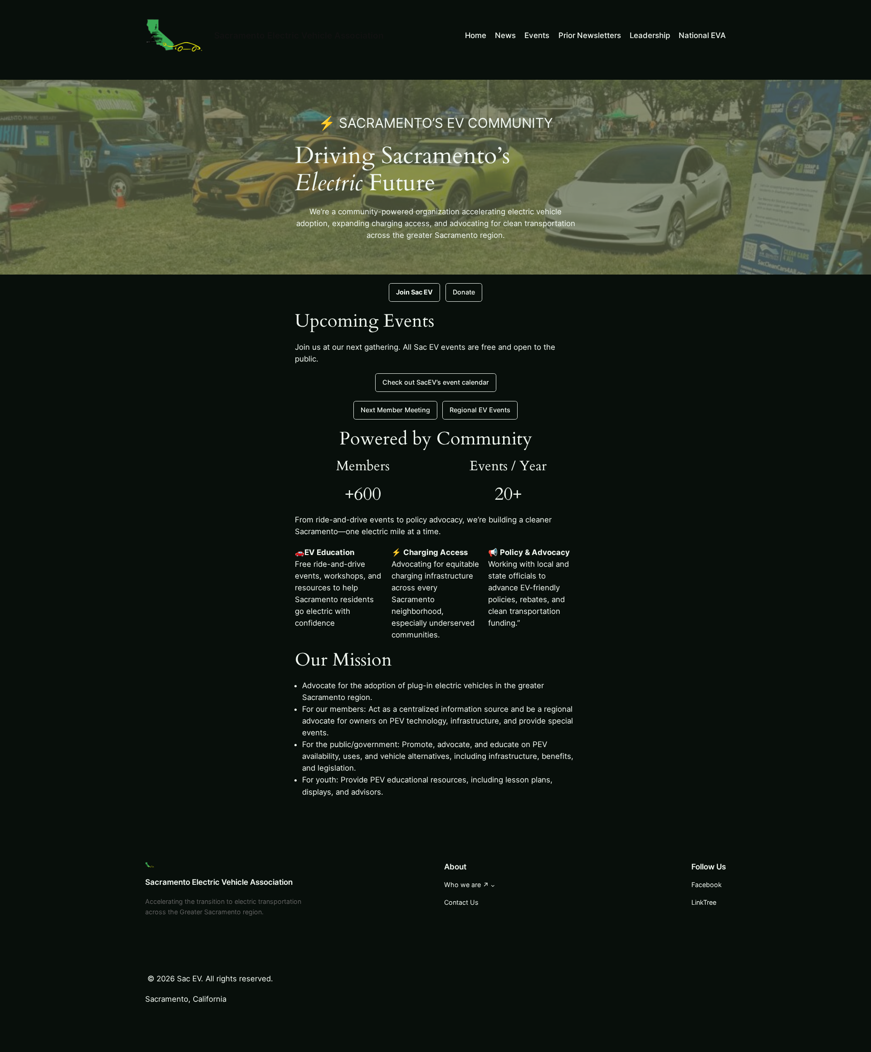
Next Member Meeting (395, 410)
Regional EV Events (480, 410)
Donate (464, 292)
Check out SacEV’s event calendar (435, 382)
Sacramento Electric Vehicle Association (299, 35)
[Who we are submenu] (493, 885)
